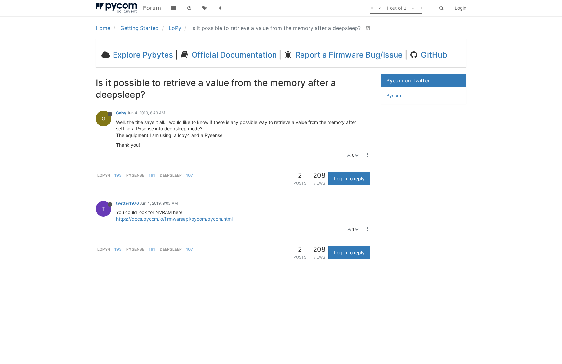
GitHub (433, 55)
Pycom (393, 95)
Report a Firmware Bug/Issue (348, 55)
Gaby (121, 112)
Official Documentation (233, 55)
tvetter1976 (127, 203)
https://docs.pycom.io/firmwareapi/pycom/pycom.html (174, 219)
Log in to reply (349, 178)
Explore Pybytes (142, 55)
